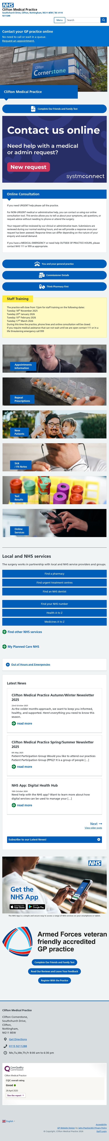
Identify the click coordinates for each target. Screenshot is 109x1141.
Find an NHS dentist (54, 591)
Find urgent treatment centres (55, 582)
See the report (14, 1095)
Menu (59, 20)
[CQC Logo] (14, 1071)
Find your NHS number (54, 604)
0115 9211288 (18, 1046)
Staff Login (102, 1131)
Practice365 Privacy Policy (95, 1128)
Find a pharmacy (54, 573)
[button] (54, 109)
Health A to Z (54, 612)
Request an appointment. (18, 41)
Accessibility (101, 1124)
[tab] (54, 839)
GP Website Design (66, 1128)
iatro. (80, 1128)
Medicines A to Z (54, 621)
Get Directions (18, 1039)
